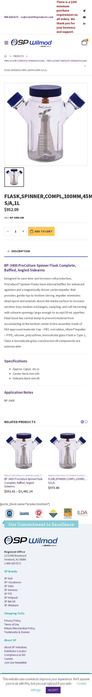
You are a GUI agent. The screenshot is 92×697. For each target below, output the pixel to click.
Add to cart (43, 231)
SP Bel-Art (9, 601)
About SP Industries (15, 647)
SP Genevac (11, 590)
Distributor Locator (15, 651)
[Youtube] (84, 17)
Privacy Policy (12, 620)
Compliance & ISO (14, 655)
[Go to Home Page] (5, 56)
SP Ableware (11, 605)
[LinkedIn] (84, 23)
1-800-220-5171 (12, 563)
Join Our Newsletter (15, 662)
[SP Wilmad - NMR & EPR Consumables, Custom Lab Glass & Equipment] (31, 43)
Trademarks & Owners (17, 632)
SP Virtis (8, 586)
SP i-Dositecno (12, 582)
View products (37, 438)
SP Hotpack (11, 597)
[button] (82, 421)
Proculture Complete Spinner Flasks (21, 475)
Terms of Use (11, 624)
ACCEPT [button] (53, 690)
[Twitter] (84, 10)
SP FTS (8, 594)
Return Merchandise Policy (19, 628)
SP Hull (8, 578)
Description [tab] (21, 251)
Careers (8, 659)
